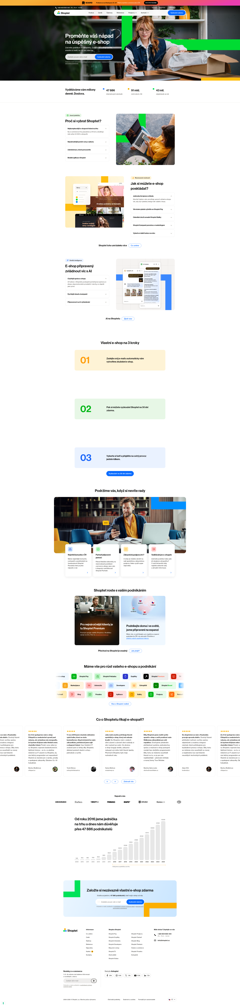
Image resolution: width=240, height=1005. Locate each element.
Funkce (91, 12)
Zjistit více (128, 319)
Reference (120, 12)
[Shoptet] (63, 12)
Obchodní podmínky (114, 999)
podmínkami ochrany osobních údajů (91, 62)
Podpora (131, 12)
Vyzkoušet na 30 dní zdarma (120, 474)
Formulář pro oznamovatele (146, 999)
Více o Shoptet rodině (120, 704)
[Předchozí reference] (107, 781)
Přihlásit (172, 7)
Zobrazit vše (129, 781)
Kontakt (154, 7)
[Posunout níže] (120, 77)
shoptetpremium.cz (102, 635)
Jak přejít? (135, 651)
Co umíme (135, 245)
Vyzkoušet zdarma (177, 13)
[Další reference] (115, 781)
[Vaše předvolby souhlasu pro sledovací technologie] (3, 1003)
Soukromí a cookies (129, 999)
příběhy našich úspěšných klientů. (137, 638)
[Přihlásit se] (94, 981)
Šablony (109, 12)
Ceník (100, 12)
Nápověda (162, 7)
